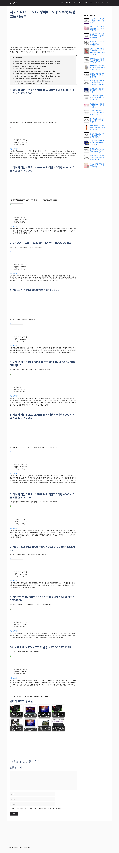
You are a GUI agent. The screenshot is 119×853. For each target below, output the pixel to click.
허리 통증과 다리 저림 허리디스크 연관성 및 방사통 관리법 (97, 75)
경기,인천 (68, 3)
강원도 (74, 3)
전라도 (92, 3)
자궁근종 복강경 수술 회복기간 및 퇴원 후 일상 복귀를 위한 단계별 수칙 (97, 82)
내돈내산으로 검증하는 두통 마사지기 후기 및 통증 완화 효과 (97, 97)
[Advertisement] (43, 33)
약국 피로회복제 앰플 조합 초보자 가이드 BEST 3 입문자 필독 (97, 142)
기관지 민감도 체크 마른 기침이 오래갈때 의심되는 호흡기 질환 (97, 135)
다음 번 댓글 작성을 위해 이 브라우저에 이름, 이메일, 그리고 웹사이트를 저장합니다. (36, 808)
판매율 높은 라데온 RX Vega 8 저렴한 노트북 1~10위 (25, 761)
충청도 (80, 3)
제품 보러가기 (14, 149)
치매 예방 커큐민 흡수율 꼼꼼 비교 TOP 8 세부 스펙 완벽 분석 (97, 127)
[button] (107, 3)
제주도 (97, 3)
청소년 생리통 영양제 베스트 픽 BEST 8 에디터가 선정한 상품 (97, 165)
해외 (103, 3)
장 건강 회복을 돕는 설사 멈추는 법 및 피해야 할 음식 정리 (97, 120)
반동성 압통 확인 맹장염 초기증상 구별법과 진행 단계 (97, 21)
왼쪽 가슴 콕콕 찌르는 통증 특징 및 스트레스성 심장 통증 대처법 (97, 157)
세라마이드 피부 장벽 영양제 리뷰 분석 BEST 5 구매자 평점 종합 (97, 28)
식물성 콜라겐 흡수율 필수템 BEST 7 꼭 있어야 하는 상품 (97, 105)
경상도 (86, 3)
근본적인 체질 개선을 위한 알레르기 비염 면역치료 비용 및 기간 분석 (97, 112)
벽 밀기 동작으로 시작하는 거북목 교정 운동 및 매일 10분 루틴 (97, 43)
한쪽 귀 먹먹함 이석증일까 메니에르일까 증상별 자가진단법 (97, 36)
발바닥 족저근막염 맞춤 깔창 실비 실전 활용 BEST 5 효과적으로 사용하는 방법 (97, 51)
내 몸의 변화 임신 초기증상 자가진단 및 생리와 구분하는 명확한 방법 (97, 150)
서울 (62, 3)
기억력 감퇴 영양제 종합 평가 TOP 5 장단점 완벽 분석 (97, 90)
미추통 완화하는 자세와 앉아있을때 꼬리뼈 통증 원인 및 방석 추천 (97, 60)
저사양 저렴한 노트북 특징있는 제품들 (21, 763)
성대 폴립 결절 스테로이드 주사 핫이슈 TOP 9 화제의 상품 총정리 (97, 67)
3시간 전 (13, 2)
